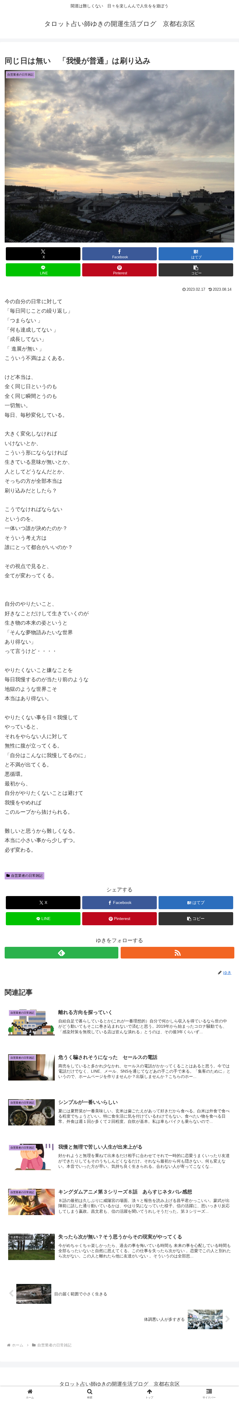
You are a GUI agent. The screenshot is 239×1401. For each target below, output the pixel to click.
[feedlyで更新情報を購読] (61, 953)
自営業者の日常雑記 (27, 876)
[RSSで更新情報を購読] (177, 953)
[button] (196, 269)
